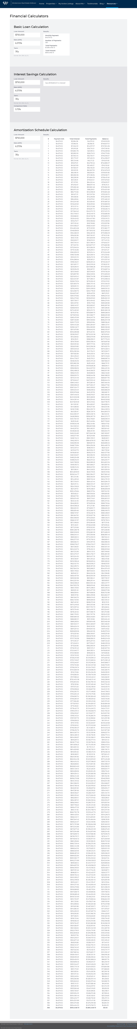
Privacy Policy (131, 1024)
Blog (103, 5)
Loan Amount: (19, 31)
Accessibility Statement (115, 1026)
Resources (112, 5)
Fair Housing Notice (129, 1026)
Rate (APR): (18, 40)
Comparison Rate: (20, 106)
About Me (81, 5)
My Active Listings (66, 4)
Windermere (28, 1024)
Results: (46, 31)
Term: (16, 48)
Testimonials (92, 4)
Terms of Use (121, 1024)
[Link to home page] (6, 4)
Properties (51, 5)
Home (41, 4)
